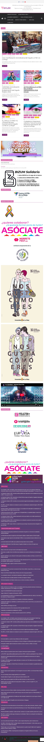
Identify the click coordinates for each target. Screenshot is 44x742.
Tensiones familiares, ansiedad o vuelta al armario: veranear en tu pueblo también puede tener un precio (21, 711)
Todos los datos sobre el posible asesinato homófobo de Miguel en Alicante (16, 577)
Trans (3, 116)
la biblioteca (10, 22)
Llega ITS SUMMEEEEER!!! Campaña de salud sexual (11, 590)
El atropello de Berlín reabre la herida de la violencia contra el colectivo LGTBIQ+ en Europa (19, 643)
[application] (22, 395)
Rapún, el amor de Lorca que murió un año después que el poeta (14, 549)
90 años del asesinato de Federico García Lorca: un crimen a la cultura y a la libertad (17, 580)
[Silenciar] (39, 405)
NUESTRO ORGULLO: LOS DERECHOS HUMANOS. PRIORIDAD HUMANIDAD (17, 599)
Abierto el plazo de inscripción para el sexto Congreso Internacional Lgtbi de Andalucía (18, 651)
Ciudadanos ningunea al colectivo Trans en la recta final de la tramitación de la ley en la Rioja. (32, 124)
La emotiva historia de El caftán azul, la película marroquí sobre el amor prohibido (17, 541)
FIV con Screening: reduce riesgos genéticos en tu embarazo (13, 674)
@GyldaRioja (13, 55)
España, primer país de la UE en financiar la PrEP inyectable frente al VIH (15, 607)
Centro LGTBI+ (10, 19)
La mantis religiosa (4, 646)
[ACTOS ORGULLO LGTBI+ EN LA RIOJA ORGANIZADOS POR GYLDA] (33, 75)
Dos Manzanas (6, 614)
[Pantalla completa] (41, 405)
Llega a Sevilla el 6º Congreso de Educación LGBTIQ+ (11, 593)
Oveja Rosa (5, 667)
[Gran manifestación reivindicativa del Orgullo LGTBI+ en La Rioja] (22, 42)
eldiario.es (5, 702)
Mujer (17, 114)
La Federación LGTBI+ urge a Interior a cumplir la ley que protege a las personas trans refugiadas (20, 523)
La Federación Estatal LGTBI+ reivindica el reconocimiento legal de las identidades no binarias (19, 501)
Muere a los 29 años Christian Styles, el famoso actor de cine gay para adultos (16, 572)
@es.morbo (4, 546)
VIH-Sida (32, 117)
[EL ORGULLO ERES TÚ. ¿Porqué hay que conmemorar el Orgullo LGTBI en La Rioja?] (11, 109)
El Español (5, 717)
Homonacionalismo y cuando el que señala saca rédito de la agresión (14, 638)
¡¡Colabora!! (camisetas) (12, 17)
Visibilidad (7, 116)
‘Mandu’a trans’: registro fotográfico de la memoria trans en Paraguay (14, 700)
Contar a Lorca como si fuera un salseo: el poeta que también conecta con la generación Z (19, 690)
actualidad (4, 114)
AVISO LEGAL (31, 19)
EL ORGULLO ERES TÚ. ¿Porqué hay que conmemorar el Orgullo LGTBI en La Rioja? (10, 123)
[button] (28, 14)
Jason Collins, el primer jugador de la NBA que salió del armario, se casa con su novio (17, 679)
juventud (9, 114)
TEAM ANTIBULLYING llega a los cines (8, 605)
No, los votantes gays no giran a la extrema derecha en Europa (13, 563)
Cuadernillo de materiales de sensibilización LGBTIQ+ (11, 610)
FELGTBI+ (5, 486)
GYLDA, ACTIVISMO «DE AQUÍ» (26, 17)
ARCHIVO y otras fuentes (20, 19)
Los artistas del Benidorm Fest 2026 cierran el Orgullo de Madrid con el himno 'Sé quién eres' (19, 544)
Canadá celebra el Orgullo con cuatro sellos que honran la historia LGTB (15, 676)
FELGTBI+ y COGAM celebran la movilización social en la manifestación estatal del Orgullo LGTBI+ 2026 (21, 504)
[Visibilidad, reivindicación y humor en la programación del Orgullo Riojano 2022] (11, 75)
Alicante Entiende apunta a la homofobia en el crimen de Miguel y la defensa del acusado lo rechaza (21, 641)
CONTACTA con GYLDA (11, 14)
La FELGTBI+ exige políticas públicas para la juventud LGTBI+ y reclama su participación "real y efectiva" (21, 653)
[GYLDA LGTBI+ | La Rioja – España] (2, 18)
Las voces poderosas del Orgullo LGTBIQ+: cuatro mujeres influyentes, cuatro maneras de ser (19, 720)
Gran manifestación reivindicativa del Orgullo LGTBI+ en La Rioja (21, 58)
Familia (30, 115)
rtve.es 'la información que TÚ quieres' (10, 528)
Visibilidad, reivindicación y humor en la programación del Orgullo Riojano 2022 (10, 89)
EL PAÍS (4, 686)
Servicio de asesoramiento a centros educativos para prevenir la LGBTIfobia (16, 612)
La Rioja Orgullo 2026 (23, 14)
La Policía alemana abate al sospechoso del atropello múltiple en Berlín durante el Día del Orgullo (20, 535)
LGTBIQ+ (13, 114)
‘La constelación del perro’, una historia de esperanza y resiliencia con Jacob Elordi (17, 575)
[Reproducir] (2, 405)
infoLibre (5, 635)
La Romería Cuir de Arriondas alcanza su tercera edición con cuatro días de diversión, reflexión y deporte (21, 705)
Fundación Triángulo (7, 583)
